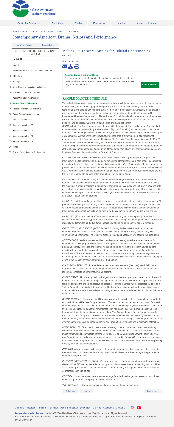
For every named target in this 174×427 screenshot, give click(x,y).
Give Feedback (150, 84)
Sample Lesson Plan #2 (23, 125)
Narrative (17, 65)
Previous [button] (71, 391)
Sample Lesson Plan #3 (23, 130)
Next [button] (86, 391)
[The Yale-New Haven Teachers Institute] (61, 9)
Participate (57, 23)
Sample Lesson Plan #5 (23, 141)
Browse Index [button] (48, 45)
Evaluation (99, 23)
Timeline (120, 23)
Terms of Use (42, 413)
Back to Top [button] (152, 391)
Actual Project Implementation (26, 114)
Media (78, 23)
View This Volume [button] (24, 45)
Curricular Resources (28, 23)
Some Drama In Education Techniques (29, 87)
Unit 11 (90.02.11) (59, 31)
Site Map (96, 408)
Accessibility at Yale (24, 413)
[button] (158, 422)
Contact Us (121, 408)
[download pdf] (70, 66)
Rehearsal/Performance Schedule (27, 109)
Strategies (17, 81)
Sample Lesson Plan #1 (23, 119)
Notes (15, 147)
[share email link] (64, 66)
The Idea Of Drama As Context (26, 92)
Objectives (17, 76)
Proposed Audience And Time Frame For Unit (32, 70)
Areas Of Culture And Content (26, 98)
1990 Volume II (41, 31)
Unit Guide (18, 59)
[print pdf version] (76, 66)
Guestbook (108, 408)
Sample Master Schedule (24, 103)
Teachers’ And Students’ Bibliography (29, 152)
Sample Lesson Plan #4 (23, 136)
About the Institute (147, 23)
